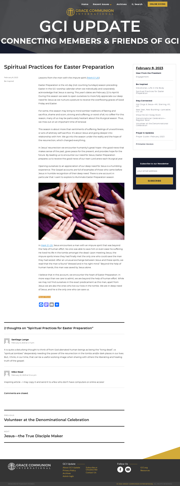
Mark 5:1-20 (93, 78)
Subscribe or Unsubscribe (91, 469)
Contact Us (91, 473)
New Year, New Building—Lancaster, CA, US (153, 111)
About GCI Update (71, 468)
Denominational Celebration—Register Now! (151, 119)
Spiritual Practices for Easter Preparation (150, 92)
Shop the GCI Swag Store (148, 115)
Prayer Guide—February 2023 (150, 137)
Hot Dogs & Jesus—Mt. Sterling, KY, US (153, 105)
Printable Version (145, 144)
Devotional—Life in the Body (150, 88)
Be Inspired (9, 81)
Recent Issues (101, 4)
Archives (122, 4)
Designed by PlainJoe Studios (21, 484)
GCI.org (144, 468)
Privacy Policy (69, 470)
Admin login (68, 476)
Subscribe (154, 181)
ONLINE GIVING (157, 4)
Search (138, 4)
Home (84, 4)
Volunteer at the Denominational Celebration (152, 124)
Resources (145, 470)
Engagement (142, 77)
